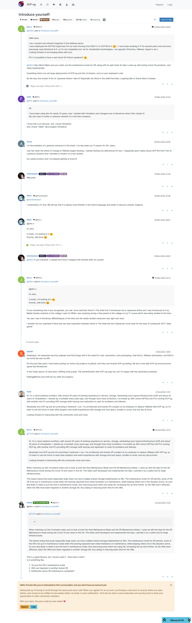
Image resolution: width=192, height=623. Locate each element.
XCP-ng (31, 4)
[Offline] (22, 175)
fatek (29, 97)
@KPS (37, 97)
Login (33, 607)
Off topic (45, 20)
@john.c (38, 220)
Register (24, 607)
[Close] (171, 585)
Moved (35, 20)
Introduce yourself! (49, 30)
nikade (29, 503)
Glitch (29, 196)
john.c (29, 27)
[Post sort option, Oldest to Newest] (155, 20)
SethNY (30, 352)
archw (29, 142)
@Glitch (38, 27)
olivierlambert (32, 174)
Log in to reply (166, 19)
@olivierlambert (41, 196)
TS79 (29, 392)
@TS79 (38, 430)
